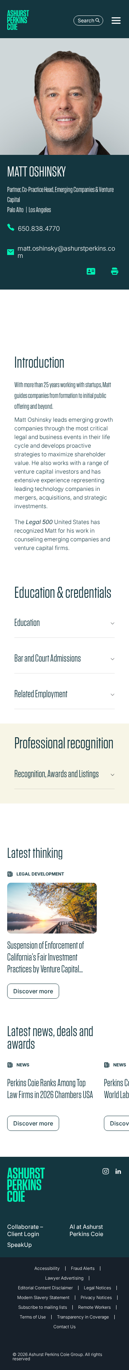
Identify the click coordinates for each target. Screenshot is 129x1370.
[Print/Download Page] (114, 271)
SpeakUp (19, 1244)
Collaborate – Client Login (25, 1230)
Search (86, 20)
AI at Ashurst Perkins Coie (86, 1230)
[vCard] (91, 274)
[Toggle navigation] (116, 20)
